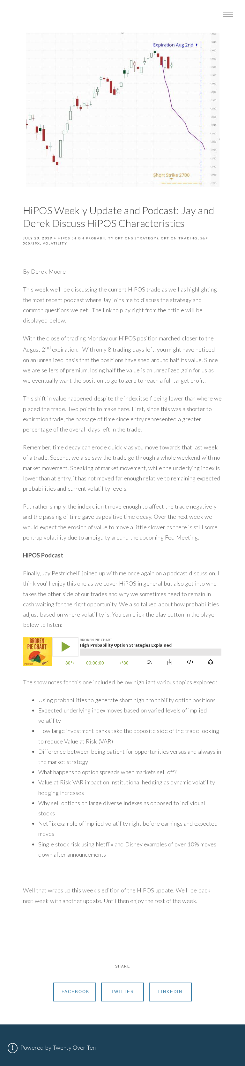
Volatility (55, 243)
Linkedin (170, 991)
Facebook (76, 991)
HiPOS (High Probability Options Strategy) (108, 238)
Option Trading (179, 238)
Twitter (122, 991)
